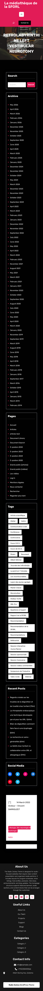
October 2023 (15, 198)
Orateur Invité (15, 599)
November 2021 (16, 264)
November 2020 (16, 290)
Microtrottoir (15, 593)
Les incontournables (18, 577)
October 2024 (15, 175)
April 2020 (14, 321)
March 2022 (15, 255)
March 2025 (15, 153)
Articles (13, 429)
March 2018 (15, 366)
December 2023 (16, 189)
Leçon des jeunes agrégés (20, 582)
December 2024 (16, 167)
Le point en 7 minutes (18, 571)
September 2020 (17, 299)
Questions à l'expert (18, 610)
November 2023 (16, 193)
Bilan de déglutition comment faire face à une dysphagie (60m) (22, 728)
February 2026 (16, 118)
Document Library (17, 438)
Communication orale (18, 527)
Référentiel (14, 641)
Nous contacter (16, 487)
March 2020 (15, 326)
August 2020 (15, 304)
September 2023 (17, 202)
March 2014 (15, 401)
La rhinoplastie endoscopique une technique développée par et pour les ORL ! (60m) (22, 715)
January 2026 (16, 122)
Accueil (13, 425)
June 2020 (14, 312)
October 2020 (15, 295)
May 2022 (14, 246)
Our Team (21, 914)
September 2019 (16, 339)
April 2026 (14, 109)
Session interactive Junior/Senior (17, 647)
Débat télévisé (15, 560)
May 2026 (14, 105)
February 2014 (16, 405)
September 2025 (17, 140)
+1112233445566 (24, 969)
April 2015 (14, 392)
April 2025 (14, 149)
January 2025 (16, 162)
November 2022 (16, 229)
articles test (15, 434)
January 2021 (15, 286)
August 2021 (15, 268)
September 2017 (16, 379)
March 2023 (15, 211)
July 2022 (14, 237)
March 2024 (15, 184)
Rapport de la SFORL (18, 615)
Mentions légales (17, 482)
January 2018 (15, 374)
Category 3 (21, 952)
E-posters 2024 (16, 456)
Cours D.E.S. (15, 543)
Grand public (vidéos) (18, 469)
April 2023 (14, 206)
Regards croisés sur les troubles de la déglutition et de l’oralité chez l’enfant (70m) (22, 701)
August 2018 (15, 348)
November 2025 (16, 131)
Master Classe (15, 588)
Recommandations (17, 635)
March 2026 (15, 114)
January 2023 (16, 220)
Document (25, 554)
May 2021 (14, 273)
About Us (21, 910)
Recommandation (17, 621)
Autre (23, 521)
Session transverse (17, 660)
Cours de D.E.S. (16, 549)
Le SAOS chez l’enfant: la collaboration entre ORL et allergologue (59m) (21, 750)
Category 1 (21, 944)
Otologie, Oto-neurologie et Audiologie (19, 829)
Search (31, 85)
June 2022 (14, 242)
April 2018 (14, 361)
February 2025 (16, 158)
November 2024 (16, 171)
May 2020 (14, 317)
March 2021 (15, 277)
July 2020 (14, 308)
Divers (12, 554)
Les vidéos (14, 474)
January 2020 (16, 330)
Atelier (13, 521)
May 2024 (14, 180)
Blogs (21, 927)
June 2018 (14, 352)
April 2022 (14, 251)
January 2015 (15, 396)
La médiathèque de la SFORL (20, 5)
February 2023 (16, 215)
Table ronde (15, 677)
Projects (21, 918)
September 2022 (17, 233)
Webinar (28, 677)
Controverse (15, 538)
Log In (12, 478)
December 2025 (16, 127)
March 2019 (15, 343)
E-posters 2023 (16, 451)
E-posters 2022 (16, 447)
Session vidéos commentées (21, 666)
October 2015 (15, 388)
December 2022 (16, 224)
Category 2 (21, 948)
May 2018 (14, 357)
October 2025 (15, 136)
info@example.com (24, 965)
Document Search (17, 443)
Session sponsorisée (18, 655)
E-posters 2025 (16, 460)
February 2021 (16, 282)
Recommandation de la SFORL (19, 627)
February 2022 (16, 259)
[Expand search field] (13, 22)
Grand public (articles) (19, 465)
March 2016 (15, 383)
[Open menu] (21, 14)
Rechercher (15, 491)
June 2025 (14, 145)
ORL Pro (13, 604)
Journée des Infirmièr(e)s (20, 565)
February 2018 (16, 370)
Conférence (14, 532)
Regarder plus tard (17, 496)
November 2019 (16, 335)
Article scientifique (17, 515)
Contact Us (25, 23)
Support (21, 923)
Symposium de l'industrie (20, 671)
